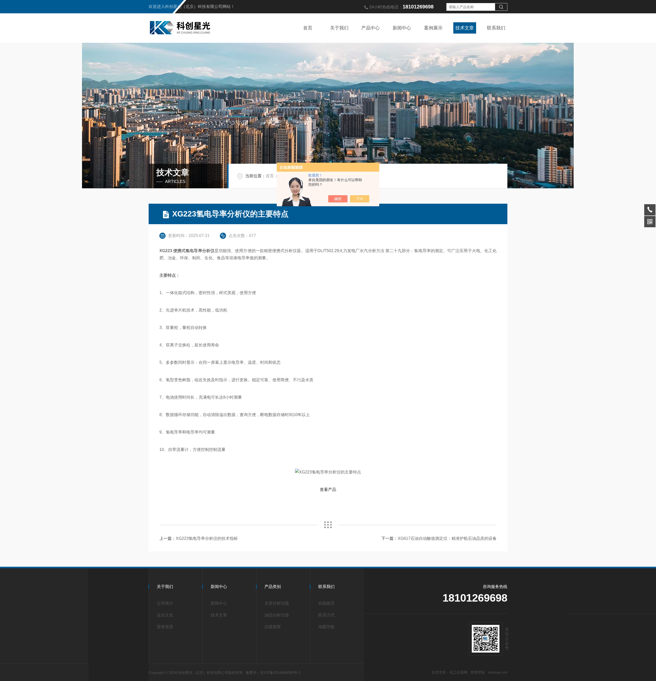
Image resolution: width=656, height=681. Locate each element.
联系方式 (326, 615)
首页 (307, 27)
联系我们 (496, 27)
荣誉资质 (165, 627)
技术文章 (464, 27)
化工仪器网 (458, 672)
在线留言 (326, 603)
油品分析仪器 (276, 615)
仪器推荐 (272, 627)
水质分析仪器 (276, 603)
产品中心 (370, 27)
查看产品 (328, 489)
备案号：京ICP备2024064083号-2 (273, 672)
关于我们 (339, 27)
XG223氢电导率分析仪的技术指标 (207, 538)
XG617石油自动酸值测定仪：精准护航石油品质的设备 (447, 538)
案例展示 (433, 27)
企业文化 (165, 615)
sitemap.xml (497, 672)
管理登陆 (477, 672)
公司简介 (165, 603)
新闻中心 (402, 27)
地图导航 (326, 627)
